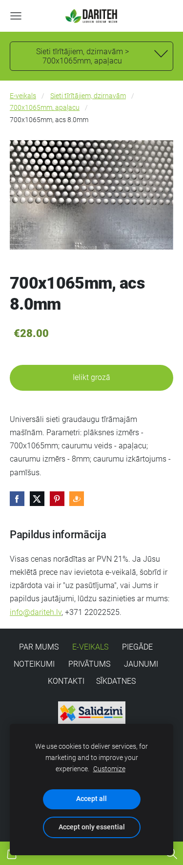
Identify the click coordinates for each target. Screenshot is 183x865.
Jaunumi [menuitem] (141, 664)
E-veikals (23, 96)
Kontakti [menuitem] (66, 681)
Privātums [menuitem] (89, 664)
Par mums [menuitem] (39, 647)
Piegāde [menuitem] (137, 647)
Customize (109, 769)
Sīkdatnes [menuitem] (116, 681)
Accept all (91, 799)
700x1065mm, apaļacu (45, 108)
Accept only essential (92, 827)
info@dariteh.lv (35, 612)
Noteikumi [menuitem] (34, 664)
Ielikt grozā (91, 377)
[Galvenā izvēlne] (15, 15)
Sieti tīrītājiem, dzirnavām (88, 96)
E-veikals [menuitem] (90, 647)
